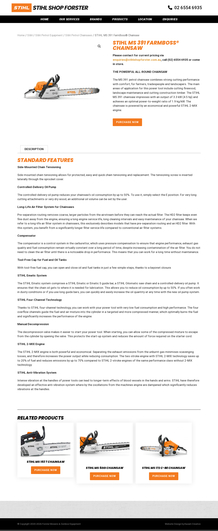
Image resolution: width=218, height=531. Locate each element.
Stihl (30, 35)
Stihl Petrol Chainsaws (78, 35)
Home (45, 19)
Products (120, 19)
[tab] (34, 149)
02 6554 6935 (188, 7)
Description (34, 149)
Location (145, 19)
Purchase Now (127, 122)
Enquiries (170, 19)
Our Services (69, 19)
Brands (96, 19)
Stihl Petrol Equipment (49, 35)
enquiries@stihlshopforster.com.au (137, 59)
